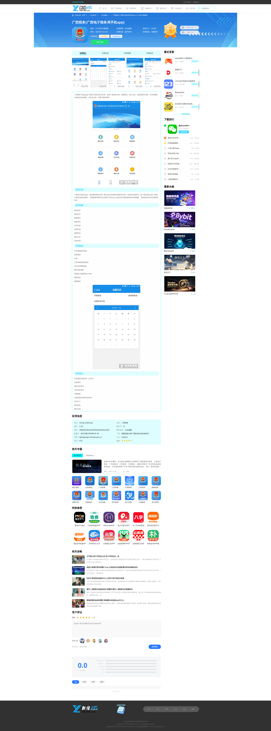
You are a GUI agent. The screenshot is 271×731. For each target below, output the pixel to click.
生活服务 (104, 15)
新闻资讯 (163, 8)
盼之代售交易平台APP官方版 (124, 526)
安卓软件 (93, 15)
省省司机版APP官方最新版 (94, 526)
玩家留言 (149, 53)
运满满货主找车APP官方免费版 (138, 544)
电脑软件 (148, 8)
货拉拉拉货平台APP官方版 (153, 526)
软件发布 (145, 721)
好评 (84, 682)
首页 (83, 15)
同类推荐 (127, 53)
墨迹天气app (79, 525)
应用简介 (83, 53)
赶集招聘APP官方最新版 (124, 544)
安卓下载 (99, 42)
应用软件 (133, 8)
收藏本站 (196, 2)
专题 (184, 709)
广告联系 (126, 721)
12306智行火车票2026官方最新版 (94, 544)
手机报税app (116, 36)
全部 (75, 682)
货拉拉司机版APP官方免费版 (79, 544)
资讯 (175, 709)
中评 (93, 682)
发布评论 (155, 647)
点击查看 (128, 430)
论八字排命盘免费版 (138, 526)
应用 (166, 709)
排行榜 (192, 8)
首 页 (104, 8)
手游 (157, 709)
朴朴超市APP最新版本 (153, 544)
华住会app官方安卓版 (109, 526)
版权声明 (132, 721)
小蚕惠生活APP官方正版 (109, 544)
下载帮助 (139, 721)
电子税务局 (104, 36)
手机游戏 (118, 8)
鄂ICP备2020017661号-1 (127, 726)
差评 (101, 682)
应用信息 (105, 53)
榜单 (193, 709)
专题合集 (178, 8)
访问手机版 (187, 2)
